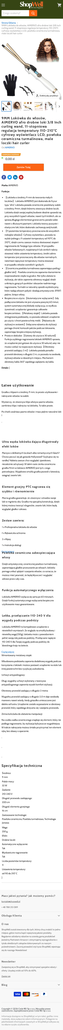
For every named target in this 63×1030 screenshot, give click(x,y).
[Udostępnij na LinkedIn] (15, 177)
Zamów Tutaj (23, 167)
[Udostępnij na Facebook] (4, 177)
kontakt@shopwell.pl (11, 901)
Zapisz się (6, 976)
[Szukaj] (33, 13)
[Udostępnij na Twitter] (9, 177)
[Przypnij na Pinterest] (21, 177)
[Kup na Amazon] (31, 69)
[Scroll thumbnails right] (58, 106)
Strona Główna (9, 23)
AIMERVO (10, 147)
